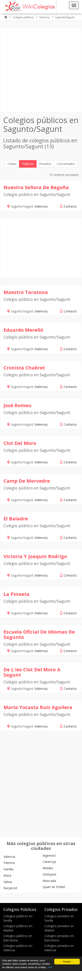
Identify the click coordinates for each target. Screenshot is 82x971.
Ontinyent (49, 874)
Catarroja (49, 862)
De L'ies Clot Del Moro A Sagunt (31, 672)
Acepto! (67, 961)
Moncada (49, 881)
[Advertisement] (41, 70)
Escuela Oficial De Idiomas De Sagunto (39, 634)
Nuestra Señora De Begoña (36, 187)
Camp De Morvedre (26, 480)
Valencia (44, 17)
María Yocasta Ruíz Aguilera (37, 707)
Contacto (70, 206)
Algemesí (49, 855)
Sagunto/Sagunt (64, 17)
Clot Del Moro (19, 443)
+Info (49, 967)
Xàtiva (7, 882)
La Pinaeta (16, 594)
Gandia (8, 869)
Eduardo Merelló (23, 329)
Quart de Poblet (54, 887)
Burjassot (10, 888)
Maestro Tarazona (25, 292)
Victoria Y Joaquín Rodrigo (35, 556)
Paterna (9, 863)
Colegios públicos (23, 17)
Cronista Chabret (24, 367)
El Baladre (15, 518)
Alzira (7, 875)
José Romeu (17, 405)
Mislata (48, 868)
